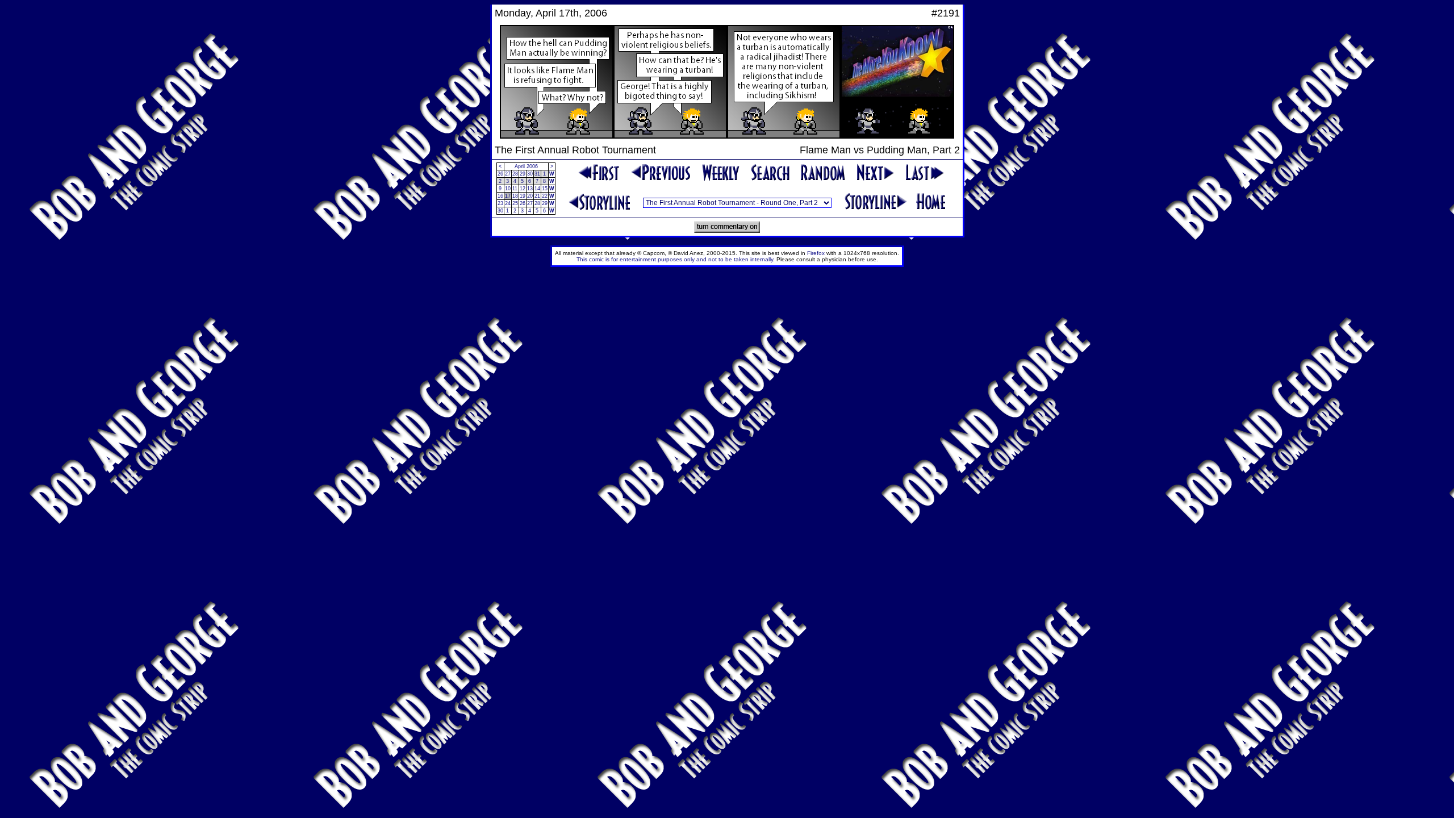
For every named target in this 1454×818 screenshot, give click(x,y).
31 (537, 174)
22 (545, 196)
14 (537, 188)
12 (522, 188)
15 (545, 188)
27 (508, 174)
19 (522, 196)
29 (522, 174)
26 (500, 174)
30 (530, 174)
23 (500, 203)
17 (508, 196)
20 (530, 196)
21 (537, 196)
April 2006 (526, 166)
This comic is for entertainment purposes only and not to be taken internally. (675, 259)
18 (515, 196)
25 (515, 203)
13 (530, 188)
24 (508, 203)
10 (508, 188)
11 (514, 188)
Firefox (816, 253)
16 (500, 196)
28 (515, 174)
